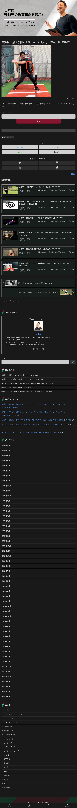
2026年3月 (6, 471)
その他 (6, 710)
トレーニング (9, 731)
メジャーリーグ (9, 747)
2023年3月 (6, 651)
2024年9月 (6, 561)
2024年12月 (6, 546)
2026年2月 (6, 476)
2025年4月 (6, 526)
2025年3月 (6, 531)
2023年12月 (6, 606)
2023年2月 (6, 656)
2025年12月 (6, 486)
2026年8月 (6, 446)
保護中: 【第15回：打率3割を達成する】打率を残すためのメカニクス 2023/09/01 (32, 420)
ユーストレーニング (11, 751)
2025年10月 (6, 496)
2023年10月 (6, 616)
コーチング (8, 726)
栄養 (5, 771)
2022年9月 (6, 681)
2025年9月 (6, 501)
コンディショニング (9, 137)
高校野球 (7, 788)
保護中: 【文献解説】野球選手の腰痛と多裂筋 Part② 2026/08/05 (27, 391)
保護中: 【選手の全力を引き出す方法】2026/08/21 (21, 375)
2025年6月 (6, 516)
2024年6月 (6, 576)
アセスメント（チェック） (14, 714)
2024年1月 (6, 601)
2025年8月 (6, 506)
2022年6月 (6, 696)
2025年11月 (6, 491)
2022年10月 (6, 676)
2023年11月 (6, 611)
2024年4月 (6, 586)
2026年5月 (6, 461)
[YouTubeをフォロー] (20, 168)
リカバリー (8, 755)
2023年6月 (6, 636)
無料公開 (7, 775)
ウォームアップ (9, 718)
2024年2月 (6, 596)
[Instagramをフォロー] (57, 163)
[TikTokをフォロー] (57, 168)
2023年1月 (6, 661)
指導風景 (7, 759)
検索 (3, 358)
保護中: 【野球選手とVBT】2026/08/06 (16, 387)
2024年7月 (6, 571)
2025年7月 (6, 511)
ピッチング (8, 743)
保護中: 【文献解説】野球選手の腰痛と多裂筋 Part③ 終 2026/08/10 (28, 383)
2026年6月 (6, 456)
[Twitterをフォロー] (20, 163)
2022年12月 (6, 666)
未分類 (6, 763)
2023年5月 (6, 641)
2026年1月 (6, 481)
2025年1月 (6, 541)
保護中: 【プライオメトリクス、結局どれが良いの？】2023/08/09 (26, 432)
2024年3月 (6, 591)
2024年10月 (6, 556)
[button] (71, 411)
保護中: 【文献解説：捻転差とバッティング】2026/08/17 (23, 379)
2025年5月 (6, 521)
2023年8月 (6, 626)
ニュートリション (10, 735)
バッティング (9, 739)
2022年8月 (6, 686)
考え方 (6, 780)
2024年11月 (6, 551)
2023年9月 (6, 621)
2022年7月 (6, 691)
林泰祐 (38, 334)
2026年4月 (6, 466)
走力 (5, 784)
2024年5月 (6, 581)
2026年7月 (6, 451)
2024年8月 (6, 566)
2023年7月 (6, 631)
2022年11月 (6, 671)
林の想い (7, 767)
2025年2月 (6, 536)
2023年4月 (6, 646)
